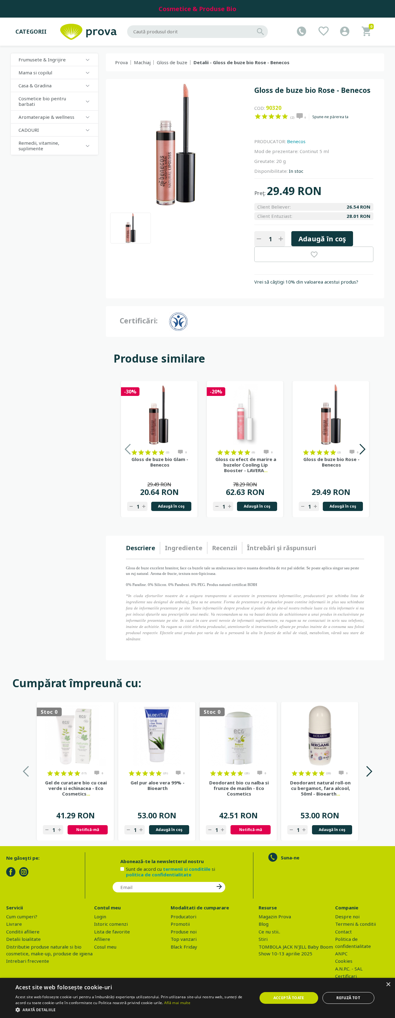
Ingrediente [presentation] (183, 548)
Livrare (14, 924)
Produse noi (184, 932)
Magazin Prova (275, 916)
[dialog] (197, 998)
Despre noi (347, 916)
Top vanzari (184, 939)
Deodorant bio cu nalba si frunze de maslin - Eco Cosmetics (239, 788)
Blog (263, 924)
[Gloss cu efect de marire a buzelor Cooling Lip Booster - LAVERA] (245, 414)
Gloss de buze (172, 62)
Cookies (343, 961)
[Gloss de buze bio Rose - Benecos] (130, 228)
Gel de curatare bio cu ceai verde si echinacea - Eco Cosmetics (76, 788)
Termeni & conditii (355, 924)
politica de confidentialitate (158, 874)
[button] (132, 1009)
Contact (343, 932)
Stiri (263, 939)
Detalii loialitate (23, 939)
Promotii (180, 924)
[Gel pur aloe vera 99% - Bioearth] (156, 735)
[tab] (143, 548)
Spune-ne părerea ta (330, 117)
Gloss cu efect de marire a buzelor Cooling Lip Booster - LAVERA (245, 464)
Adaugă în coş (322, 238)
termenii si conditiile (186, 869)
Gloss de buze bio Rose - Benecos (331, 461)
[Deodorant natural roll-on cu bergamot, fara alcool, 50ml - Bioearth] (319, 735)
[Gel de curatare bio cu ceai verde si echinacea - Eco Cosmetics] (75, 735)
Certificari (346, 976)
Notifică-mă (87, 829)
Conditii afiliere (23, 932)
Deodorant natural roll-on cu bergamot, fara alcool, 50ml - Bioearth (320, 788)
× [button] (388, 984)
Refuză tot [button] (348, 997)
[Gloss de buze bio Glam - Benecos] (159, 414)
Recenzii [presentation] (224, 548)
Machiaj (142, 62)
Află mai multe (177, 1002)
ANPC (341, 953)
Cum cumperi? (21, 916)
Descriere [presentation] (140, 548)
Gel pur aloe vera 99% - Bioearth (158, 785)
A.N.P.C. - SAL (349, 969)
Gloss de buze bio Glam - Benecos (159, 461)
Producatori (183, 916)
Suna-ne (290, 857)
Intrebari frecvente (27, 961)
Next (362, 449)
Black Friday (184, 947)
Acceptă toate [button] (288, 997)
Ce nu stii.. (269, 932)
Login (100, 916)
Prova (121, 62)
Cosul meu (105, 947)
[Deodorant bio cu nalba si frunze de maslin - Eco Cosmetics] (238, 735)
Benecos (296, 141)
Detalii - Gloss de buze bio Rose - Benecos (241, 62)
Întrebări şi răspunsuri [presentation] (281, 548)
